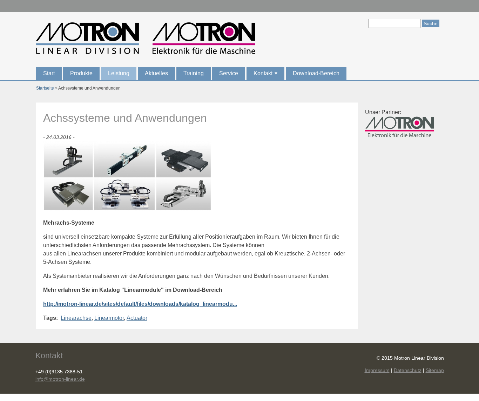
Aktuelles (156, 73)
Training (193, 73)
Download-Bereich (316, 73)
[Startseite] (145, 39)
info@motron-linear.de (60, 379)
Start (49, 73)
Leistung (118, 73)
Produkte (81, 73)
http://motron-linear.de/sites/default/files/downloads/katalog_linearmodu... (140, 304)
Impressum (377, 370)
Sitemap (435, 370)
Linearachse (76, 318)
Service (228, 73)
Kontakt (266, 75)
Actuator (137, 318)
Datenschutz (407, 370)
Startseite (45, 88)
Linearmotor (109, 318)
